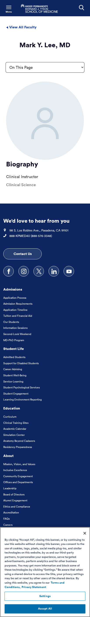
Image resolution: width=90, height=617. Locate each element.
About (8, 455)
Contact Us (23, 253)
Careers (7, 525)
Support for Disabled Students (21, 363)
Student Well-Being (14, 375)
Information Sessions (15, 328)
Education (11, 408)
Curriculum (9, 417)
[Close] (85, 533)
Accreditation (11, 512)
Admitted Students (14, 357)
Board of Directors (13, 494)
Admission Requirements (17, 304)
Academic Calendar (14, 429)
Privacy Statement (34, 587)
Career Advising (12, 369)
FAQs (6, 519)
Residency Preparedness (17, 447)
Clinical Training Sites (15, 423)
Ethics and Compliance (16, 506)
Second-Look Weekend (17, 334)
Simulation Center (14, 435)
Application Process (14, 298)
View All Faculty (22, 27)
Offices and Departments (18, 482)
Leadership (9, 488)
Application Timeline (15, 310)
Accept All (45, 609)
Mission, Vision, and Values (19, 464)
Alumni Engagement (15, 500)
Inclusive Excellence (15, 470)
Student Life (13, 348)
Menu (9, 11)
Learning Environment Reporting (22, 399)
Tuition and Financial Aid (17, 316)
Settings (45, 596)
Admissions (12, 289)
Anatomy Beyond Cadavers (19, 441)
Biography (22, 164)
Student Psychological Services (21, 387)
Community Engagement (18, 476)
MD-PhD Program (13, 340)
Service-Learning (13, 381)
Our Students (11, 322)
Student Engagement (15, 393)
